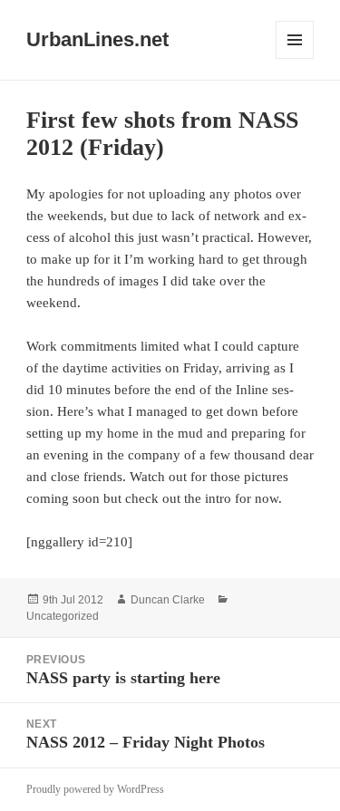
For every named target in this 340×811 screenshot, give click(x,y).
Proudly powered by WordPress (95, 789)
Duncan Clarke (168, 600)
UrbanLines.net (97, 39)
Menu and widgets (295, 58)
